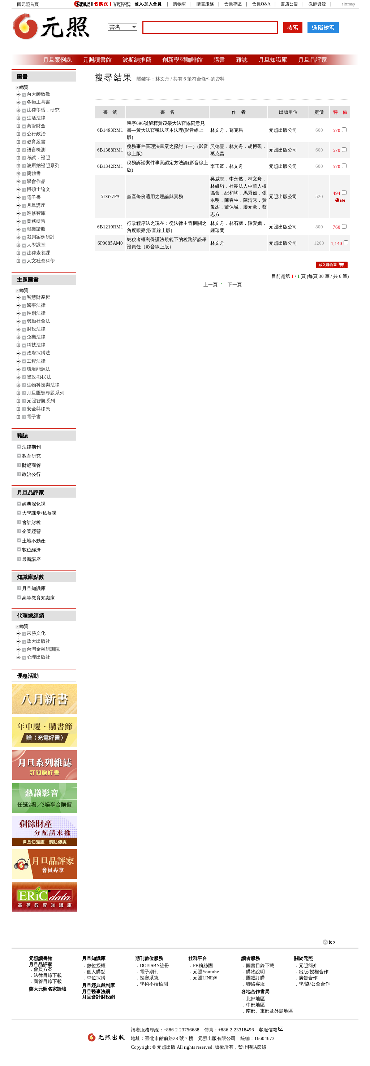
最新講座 (31, 559)
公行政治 (36, 133)
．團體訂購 (253, 977)
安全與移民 (38, 408)
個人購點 (96, 971)
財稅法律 (36, 329)
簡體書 (34, 173)
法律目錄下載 (48, 975)
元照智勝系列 (41, 400)
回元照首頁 (28, 4)
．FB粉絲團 (200, 965)
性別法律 (36, 313)
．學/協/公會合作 (312, 984)
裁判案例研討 (41, 237)
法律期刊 (31, 447)
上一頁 (210, 284)
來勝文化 (36, 633)
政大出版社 (38, 641)
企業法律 (36, 337)
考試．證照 (38, 157)
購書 (219, 60)
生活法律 (36, 118)
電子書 (34, 197)
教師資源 (317, 3)
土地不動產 (34, 540)
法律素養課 (38, 252)
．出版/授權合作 (311, 971)
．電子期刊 (147, 971)
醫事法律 (36, 305)
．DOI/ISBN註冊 (152, 965)
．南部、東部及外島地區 (267, 1011)
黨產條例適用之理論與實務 (155, 196)
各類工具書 (38, 102)
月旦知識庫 (272, 60)
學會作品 (36, 181)
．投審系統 (147, 977)
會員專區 (233, 3)
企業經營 (31, 531)
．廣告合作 (306, 977)
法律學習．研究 (43, 110)
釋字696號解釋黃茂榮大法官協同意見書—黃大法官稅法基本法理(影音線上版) (166, 130)
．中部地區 (253, 1005)
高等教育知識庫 (38, 597)
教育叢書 (36, 141)
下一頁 (235, 284)
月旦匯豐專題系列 (45, 393)
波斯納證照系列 (43, 165)
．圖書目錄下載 (257, 965)
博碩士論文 (38, 189)
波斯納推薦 (136, 60)
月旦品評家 (312, 60)
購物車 (179, 3)
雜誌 (242, 60)
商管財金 (36, 125)
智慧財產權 (38, 297)
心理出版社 (38, 657)
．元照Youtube (203, 971)
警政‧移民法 (39, 377)
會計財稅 (31, 522)
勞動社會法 (38, 321)
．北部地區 (253, 998)
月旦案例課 (57, 60)
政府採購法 (38, 352)
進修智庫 (36, 213)
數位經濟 (31, 549)
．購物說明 (253, 971)
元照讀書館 (97, 60)
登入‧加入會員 (148, 3)
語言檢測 (36, 149)
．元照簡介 (306, 965)
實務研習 (36, 221)
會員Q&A (261, 3)
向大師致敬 (38, 94)
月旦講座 (36, 205)
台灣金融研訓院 (43, 649)
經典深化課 (34, 504)
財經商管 (31, 465)
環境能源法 (38, 369)
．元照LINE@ (202, 977)
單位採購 (96, 977)
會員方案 (43, 969)
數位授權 (96, 965)
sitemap (348, 3)
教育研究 (31, 456)
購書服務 (205, 3)
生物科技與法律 (43, 385)
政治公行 (31, 474)
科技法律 (36, 345)
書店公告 (289, 3)
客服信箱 (268, 1029)
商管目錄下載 (48, 981)
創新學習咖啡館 (182, 60)
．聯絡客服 (253, 984)
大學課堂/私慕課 (39, 513)
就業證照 (36, 229)
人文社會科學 (41, 260)
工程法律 (36, 361)
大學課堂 (36, 245)
